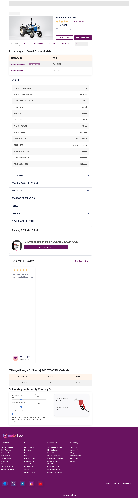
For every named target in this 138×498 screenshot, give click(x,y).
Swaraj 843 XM (17, 70)
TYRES (15, 206)
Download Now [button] (45, 247)
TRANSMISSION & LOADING (25, 183)
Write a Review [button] (78, 21)
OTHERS (16, 213)
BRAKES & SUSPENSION (23, 198)
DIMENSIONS (18, 175)
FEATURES (17, 191)
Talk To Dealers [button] (63, 38)
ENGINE (16, 80)
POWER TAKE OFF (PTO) (23, 221)
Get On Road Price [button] (82, 38)
